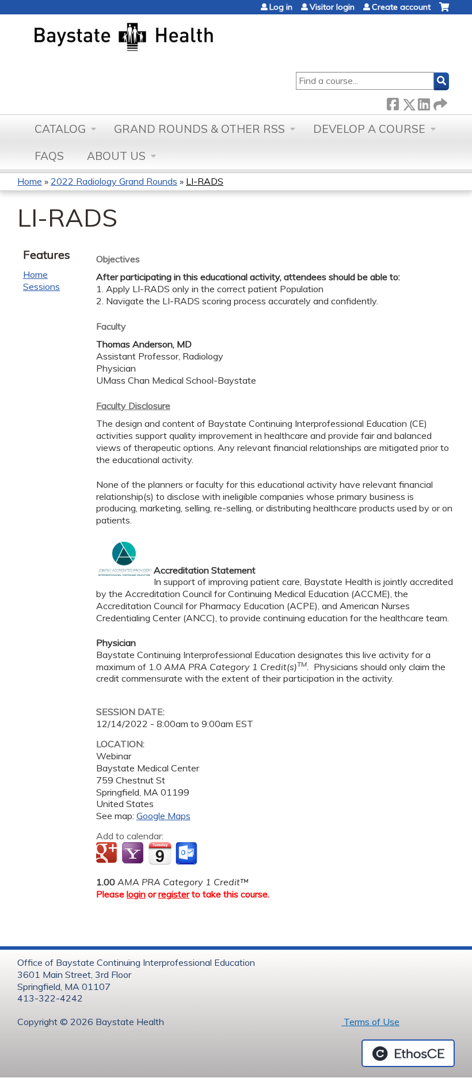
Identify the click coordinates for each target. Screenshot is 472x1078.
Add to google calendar (108, 853)
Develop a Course (369, 129)
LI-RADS (204, 181)
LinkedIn (423, 102)
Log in (280, 7)
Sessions (41, 286)
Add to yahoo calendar (134, 853)
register (173, 894)
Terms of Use (370, 1021)
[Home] (177, 38)
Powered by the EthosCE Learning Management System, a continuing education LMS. (408, 1053)
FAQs (49, 156)
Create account (401, 7)
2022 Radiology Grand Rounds (114, 181)
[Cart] (444, 11)
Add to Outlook (187, 853)
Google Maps (163, 815)
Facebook (392, 102)
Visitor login (332, 7)
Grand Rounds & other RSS (199, 129)
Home (29, 181)
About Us (116, 156)
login (136, 894)
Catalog (60, 129)
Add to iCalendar (160, 853)
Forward (439, 102)
